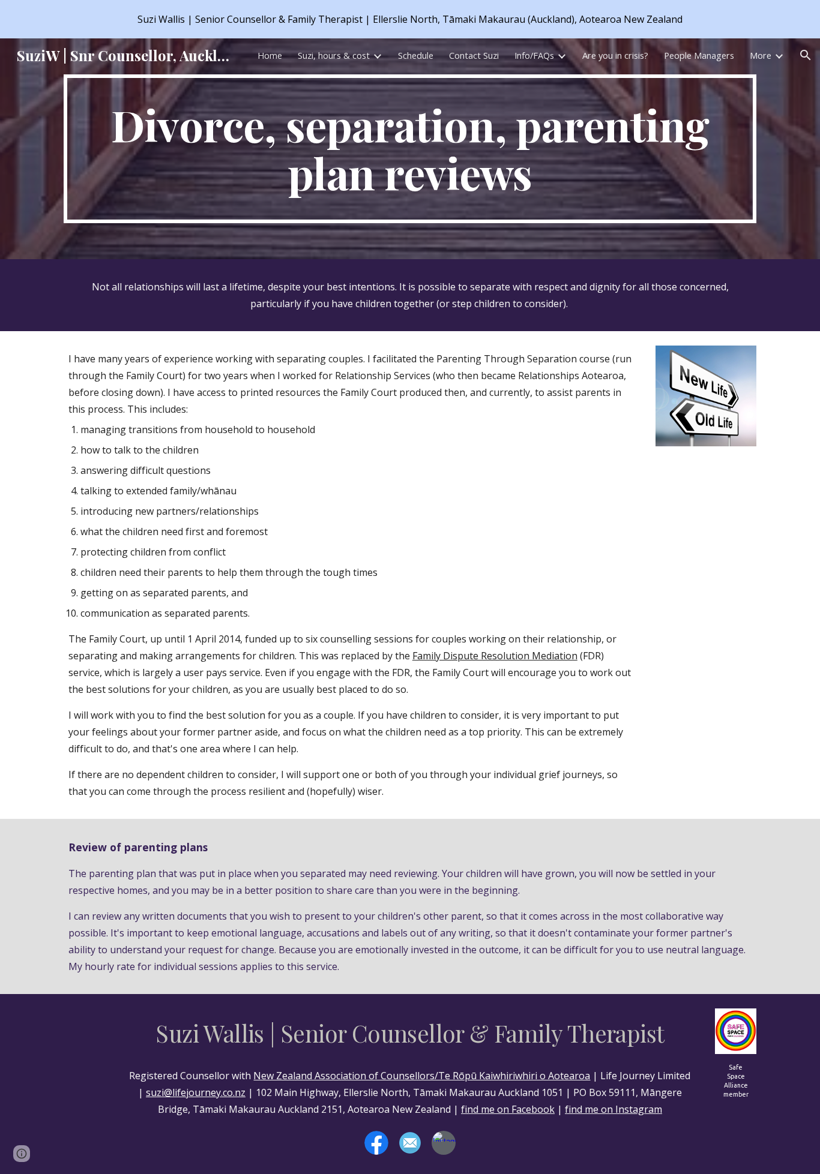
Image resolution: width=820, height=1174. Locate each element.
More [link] (760, 55)
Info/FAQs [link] (534, 55)
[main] (410, 148)
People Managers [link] (699, 55)
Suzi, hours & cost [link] (334, 55)
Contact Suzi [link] (474, 55)
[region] (410, 19)
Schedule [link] (415, 55)
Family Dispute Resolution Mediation (494, 655)
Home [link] (270, 55)
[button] (805, 55)
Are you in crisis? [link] (615, 55)
